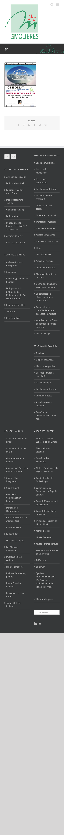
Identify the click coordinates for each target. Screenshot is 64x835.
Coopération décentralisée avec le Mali (46, 415)
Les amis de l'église (15, 540)
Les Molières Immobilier (12, 549)
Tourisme (10, 311)
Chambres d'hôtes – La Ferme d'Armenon (17, 470)
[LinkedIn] (7, 156)
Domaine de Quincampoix (12, 509)
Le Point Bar (12, 533)
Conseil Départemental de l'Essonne (47, 503)
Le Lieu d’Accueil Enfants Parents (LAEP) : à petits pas (16, 226)
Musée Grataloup (44, 537)
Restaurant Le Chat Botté (15, 595)
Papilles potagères (14, 566)
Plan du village (13, 318)
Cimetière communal (46, 215)
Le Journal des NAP (15, 183)
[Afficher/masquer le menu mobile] (58, 4)
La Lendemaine (13, 527)
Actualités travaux (44, 261)
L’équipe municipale (45, 162)
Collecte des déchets (46, 267)
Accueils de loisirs (14, 235)
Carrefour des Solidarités (42, 460)
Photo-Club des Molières (13, 585)
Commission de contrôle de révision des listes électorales (46, 310)
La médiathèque (43, 382)
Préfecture (41, 560)
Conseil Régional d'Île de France (46, 513)
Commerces (11, 272)
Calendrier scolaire (15, 209)
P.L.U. (38, 247)
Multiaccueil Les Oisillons (14, 558)
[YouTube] (13, 156)
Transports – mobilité (46, 221)
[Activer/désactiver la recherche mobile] (51, 4)
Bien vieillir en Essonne (43, 450)
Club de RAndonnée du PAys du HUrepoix (47, 470)
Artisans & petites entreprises (14, 264)
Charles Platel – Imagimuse (13, 480)
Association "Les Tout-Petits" (16, 440)
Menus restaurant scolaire (14, 201)
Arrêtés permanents (45, 234)
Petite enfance (13, 216)
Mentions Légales (44, 599)
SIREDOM (40, 566)
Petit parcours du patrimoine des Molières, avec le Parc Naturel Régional (16, 293)
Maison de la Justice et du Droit (46, 276)
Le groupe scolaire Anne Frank (15, 191)
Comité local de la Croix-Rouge (44, 480)
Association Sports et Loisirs (16, 450)
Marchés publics (43, 254)
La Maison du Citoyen (46, 189)
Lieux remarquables (15, 305)
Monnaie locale (43, 530)
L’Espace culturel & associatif (45, 197)
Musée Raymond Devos (47, 543)
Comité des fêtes (44, 395)
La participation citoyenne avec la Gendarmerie (44, 297)
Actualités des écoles (16, 176)
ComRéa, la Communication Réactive (13, 498)
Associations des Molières (43, 404)
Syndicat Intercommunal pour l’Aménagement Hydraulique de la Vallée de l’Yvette (45, 580)
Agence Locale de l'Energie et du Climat (46, 440)
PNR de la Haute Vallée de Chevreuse (47, 552)
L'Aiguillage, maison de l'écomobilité (46, 522)
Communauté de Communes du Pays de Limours (46, 491)
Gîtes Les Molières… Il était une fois (16, 519)
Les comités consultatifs (41, 181)
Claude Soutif (12, 487)
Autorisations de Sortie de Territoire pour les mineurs (47, 323)
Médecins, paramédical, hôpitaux (17, 280)
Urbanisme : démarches (47, 241)
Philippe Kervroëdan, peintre (16, 575)
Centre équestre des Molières (15, 460)
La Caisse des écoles (16, 242)
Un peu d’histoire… (45, 359)
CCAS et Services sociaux (44, 207)
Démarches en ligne (45, 228)
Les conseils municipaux (41, 171)
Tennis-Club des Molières (13, 605)
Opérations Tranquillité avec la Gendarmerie (46, 285)
